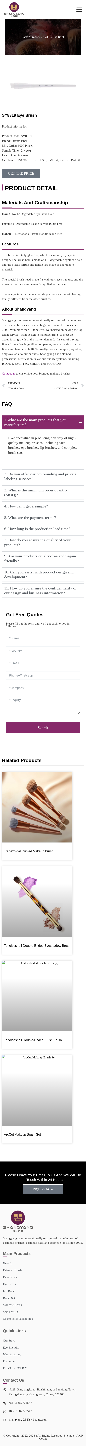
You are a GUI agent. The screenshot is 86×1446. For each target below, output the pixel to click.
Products (35, 36)
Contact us (8, 373)
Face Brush (10, 1277)
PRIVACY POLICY (15, 1368)
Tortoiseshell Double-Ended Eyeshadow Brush (37, 945)
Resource (9, 1361)
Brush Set (9, 1298)
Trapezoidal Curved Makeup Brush (28, 851)
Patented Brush (12, 1270)
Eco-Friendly (11, 1347)
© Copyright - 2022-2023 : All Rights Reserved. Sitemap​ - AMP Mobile (43, 1437)
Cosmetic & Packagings (18, 1318)
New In (7, 1263)
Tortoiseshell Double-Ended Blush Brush (33, 1040)
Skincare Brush (12, 1304)
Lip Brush (9, 1291)
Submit (43, 728)
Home (24, 36)
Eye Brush (9, 1284)
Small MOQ (10, 1311)
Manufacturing (12, 1354)
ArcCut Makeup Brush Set (22, 1134)
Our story (9, 1340)
